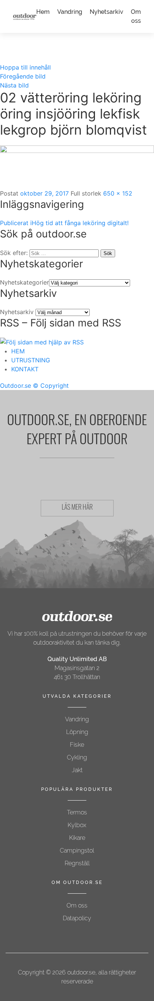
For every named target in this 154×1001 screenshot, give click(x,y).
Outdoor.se (15, 385)
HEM (18, 351)
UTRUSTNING (30, 360)
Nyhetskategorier (24, 282)
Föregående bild (23, 76)
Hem (43, 11)
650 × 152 (117, 193)
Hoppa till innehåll (25, 67)
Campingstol (77, 850)
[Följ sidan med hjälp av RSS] (42, 342)
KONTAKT (24, 369)
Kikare (77, 837)
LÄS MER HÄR (77, 508)
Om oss (77, 905)
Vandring (69, 11)
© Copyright (51, 385)
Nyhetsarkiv (106, 11)
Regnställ (77, 863)
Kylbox (77, 825)
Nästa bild (14, 85)
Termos (77, 812)
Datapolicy (77, 918)
